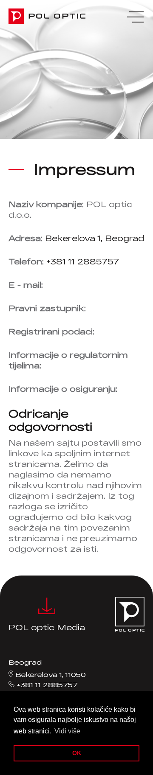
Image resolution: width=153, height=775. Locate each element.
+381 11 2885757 (82, 261)
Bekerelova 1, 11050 (50, 674)
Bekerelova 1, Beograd (94, 238)
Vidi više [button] (67, 731)
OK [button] (76, 753)
